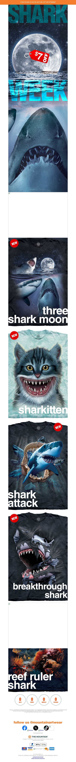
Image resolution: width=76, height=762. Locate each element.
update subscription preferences (38, 758)
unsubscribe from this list (38, 756)
